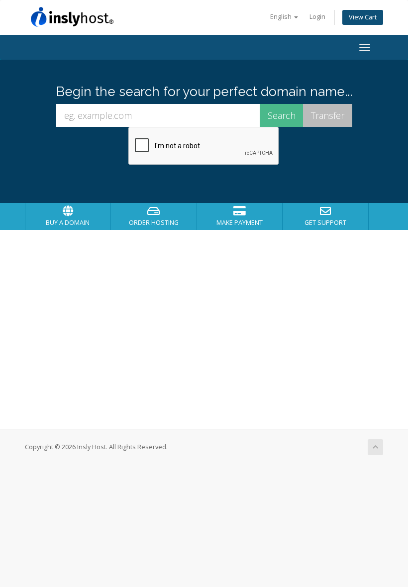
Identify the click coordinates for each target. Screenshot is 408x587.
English (281, 16)
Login (317, 16)
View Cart (363, 17)
